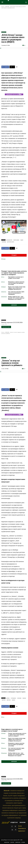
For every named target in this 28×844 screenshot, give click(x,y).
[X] (15, 829)
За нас (20, 826)
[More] (16, 67)
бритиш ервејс (16, 239)
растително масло (10, 241)
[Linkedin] (12, 829)
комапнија (4, 241)
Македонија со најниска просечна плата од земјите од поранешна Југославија (16, 283)
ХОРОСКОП (4, 320)
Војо (9, 45)
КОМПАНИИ (7, 6)
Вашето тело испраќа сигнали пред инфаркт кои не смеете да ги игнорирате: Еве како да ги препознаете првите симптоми (16, 288)
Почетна (2, 6)
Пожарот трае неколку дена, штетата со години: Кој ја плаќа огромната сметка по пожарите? (14, 272)
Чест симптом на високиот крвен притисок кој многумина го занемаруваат (16, 293)
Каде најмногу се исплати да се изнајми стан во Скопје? (15, 277)
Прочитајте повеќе (6, 326)
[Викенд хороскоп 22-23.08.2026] (14, 314)
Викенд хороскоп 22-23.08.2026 (12, 322)
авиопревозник (9, 239)
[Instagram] (15, 826)
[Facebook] (12, 826)
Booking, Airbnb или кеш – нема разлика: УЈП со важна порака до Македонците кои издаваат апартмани (16, 298)
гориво (21, 239)
